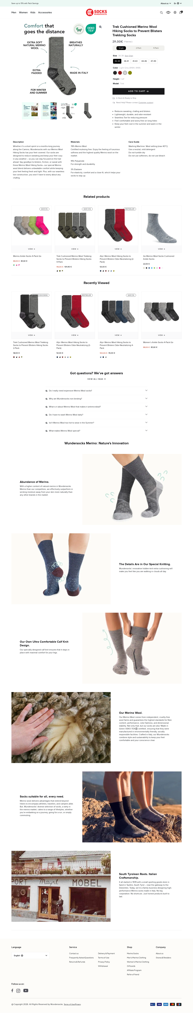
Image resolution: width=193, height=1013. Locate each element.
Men (13, 12)
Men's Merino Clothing (136, 957)
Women (23, 12)
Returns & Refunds (77, 962)
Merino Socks (133, 953)
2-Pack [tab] (138, 48)
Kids (32, 12)
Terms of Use (103, 957)
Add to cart (137, 91)
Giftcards (131, 966)
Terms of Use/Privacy (72, 1004)
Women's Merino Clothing (138, 962)
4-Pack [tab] (156, 48)
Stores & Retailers (163, 957)
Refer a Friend (133, 974)
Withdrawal (103, 966)
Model (116, 83)
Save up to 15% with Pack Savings (25, 3)
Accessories (45, 12)
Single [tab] (121, 48)
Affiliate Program (134, 970)
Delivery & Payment (106, 953)
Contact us (74, 953)
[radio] (117, 61)
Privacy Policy (104, 962)
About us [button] (164, 3)
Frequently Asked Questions (81, 957)
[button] (178, 3)
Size (115, 55)
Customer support (146, 103)
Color (115, 67)
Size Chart (129, 56)
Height (116, 79)
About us (159, 953)
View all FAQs (95, 379)
